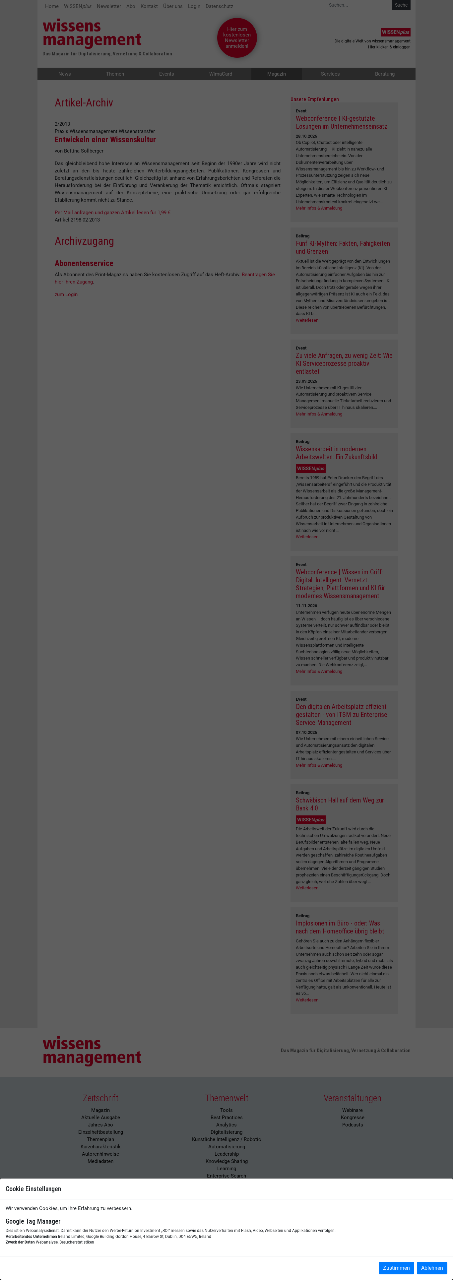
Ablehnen (432, 1268)
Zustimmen (396, 1268)
